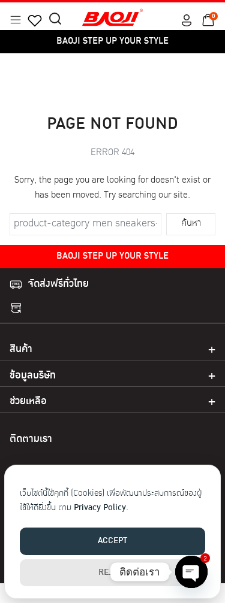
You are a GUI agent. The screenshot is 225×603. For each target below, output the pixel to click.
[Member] (186, 20)
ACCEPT (112, 541)
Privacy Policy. (101, 508)
